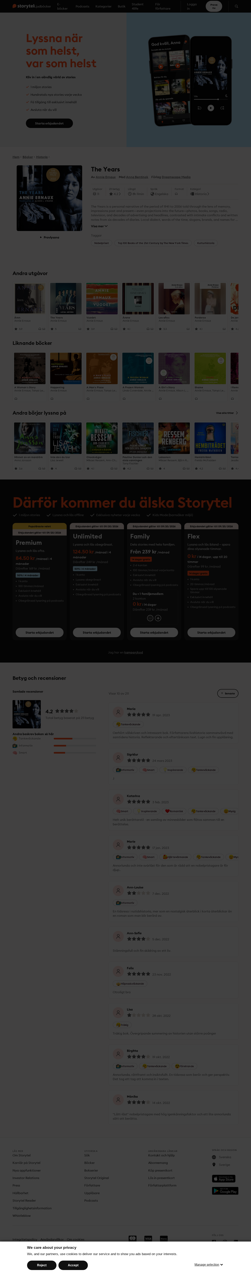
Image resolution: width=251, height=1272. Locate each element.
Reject (41, 1265)
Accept (73, 1265)
